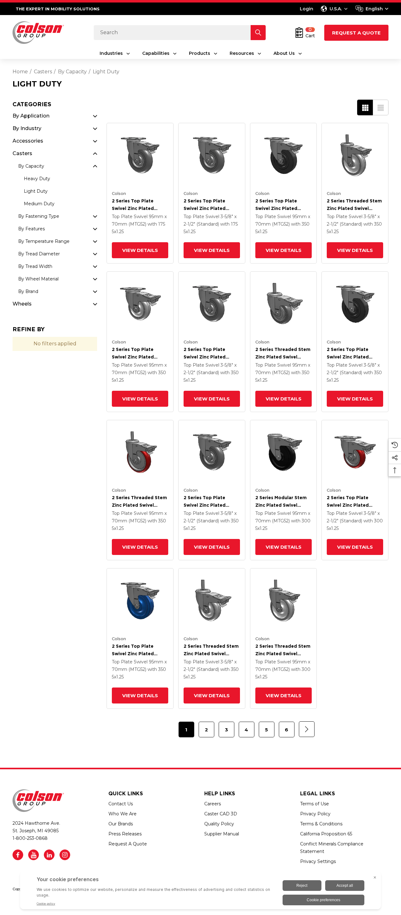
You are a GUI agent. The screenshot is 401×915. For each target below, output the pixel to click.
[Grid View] (365, 107)
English (374, 9)
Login (306, 9)
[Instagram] (65, 855)
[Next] (307, 729)
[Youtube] (33, 855)
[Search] (258, 32)
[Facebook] (18, 855)
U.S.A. (336, 9)
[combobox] (372, 9)
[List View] (380, 107)
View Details (140, 250)
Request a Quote (356, 33)
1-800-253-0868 (30, 838)
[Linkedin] (49, 855)
